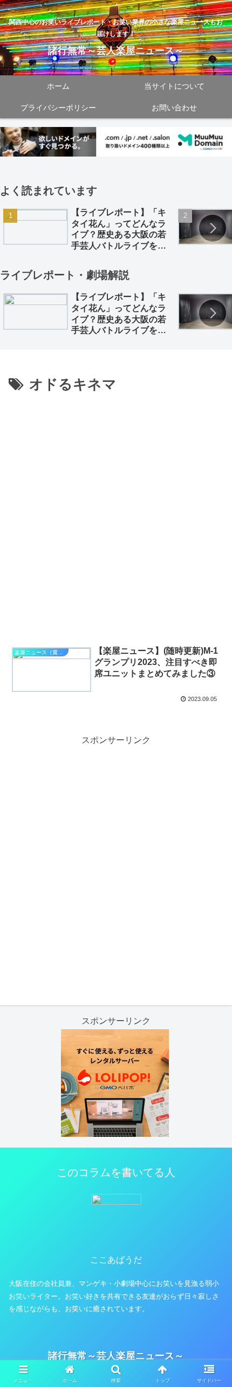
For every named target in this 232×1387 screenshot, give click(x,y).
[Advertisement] (116, 518)
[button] (212, 228)
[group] (87, 229)
